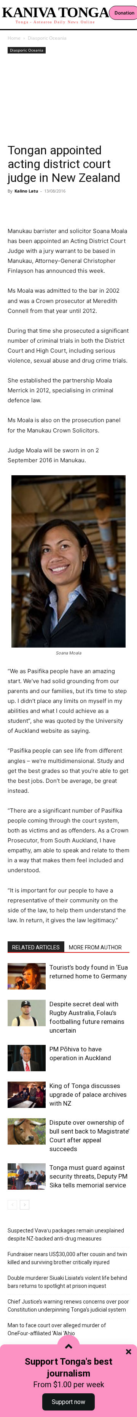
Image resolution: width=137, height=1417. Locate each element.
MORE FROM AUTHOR (95, 947)
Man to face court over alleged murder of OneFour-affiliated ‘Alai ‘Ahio (57, 1329)
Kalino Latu (26, 191)
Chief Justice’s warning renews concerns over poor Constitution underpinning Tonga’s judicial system (68, 1306)
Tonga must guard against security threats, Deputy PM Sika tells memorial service (88, 1176)
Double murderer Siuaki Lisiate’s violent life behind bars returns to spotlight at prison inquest (67, 1282)
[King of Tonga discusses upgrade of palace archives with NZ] (27, 1095)
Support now (68, 1402)
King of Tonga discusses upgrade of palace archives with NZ (88, 1094)
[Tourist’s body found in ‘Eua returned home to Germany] (27, 976)
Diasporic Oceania (47, 38)
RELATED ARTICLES (36, 947)
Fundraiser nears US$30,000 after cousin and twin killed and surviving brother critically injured (67, 1258)
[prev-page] (12, 1205)
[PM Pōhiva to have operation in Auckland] (27, 1058)
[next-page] (24, 1205)
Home (14, 38)
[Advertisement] (68, 99)
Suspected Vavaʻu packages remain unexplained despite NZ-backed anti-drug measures (66, 1235)
